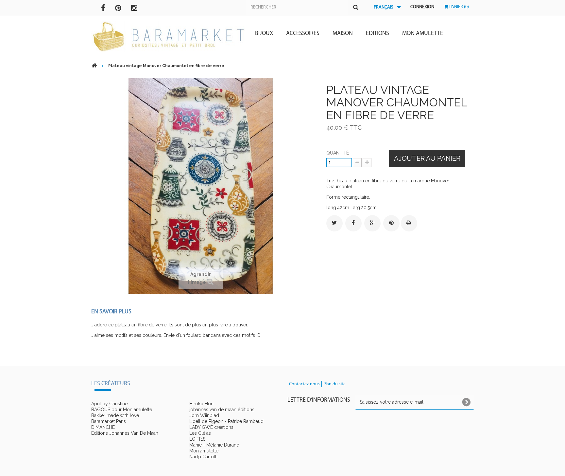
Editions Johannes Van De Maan (124, 433)
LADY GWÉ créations (211, 427)
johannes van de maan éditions (221, 409)
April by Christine (109, 403)
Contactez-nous (304, 384)
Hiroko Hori (201, 403)
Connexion (422, 7)
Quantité (337, 153)
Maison (343, 34)
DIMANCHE (103, 427)
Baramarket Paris (108, 421)
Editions (377, 34)
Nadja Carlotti (203, 456)
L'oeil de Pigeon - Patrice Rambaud (226, 421)
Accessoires (302, 34)
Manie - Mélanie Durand (214, 445)
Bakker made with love (115, 415)
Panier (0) (458, 7)
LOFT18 (197, 439)
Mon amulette (422, 34)
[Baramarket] (168, 36)
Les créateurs (110, 384)
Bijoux (264, 34)
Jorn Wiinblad (204, 415)
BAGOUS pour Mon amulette (121, 409)
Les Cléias (200, 433)
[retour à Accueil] (94, 66)
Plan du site (334, 384)
